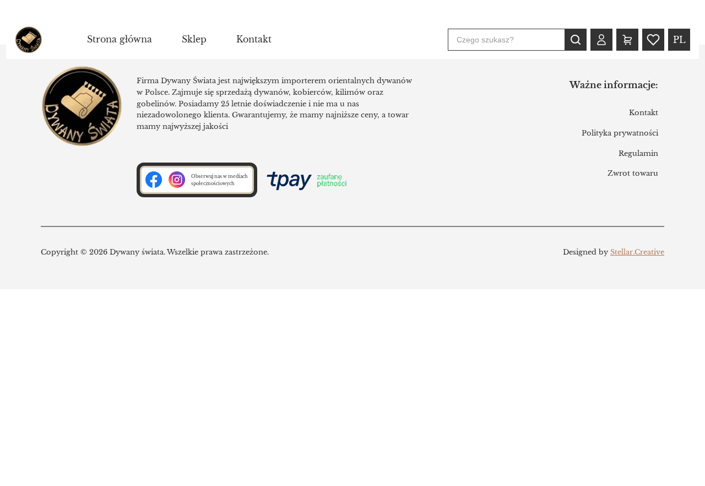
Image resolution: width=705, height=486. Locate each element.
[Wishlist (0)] (653, 40)
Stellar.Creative (637, 252)
